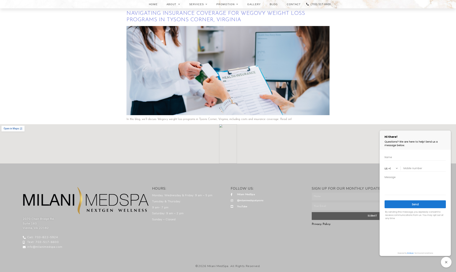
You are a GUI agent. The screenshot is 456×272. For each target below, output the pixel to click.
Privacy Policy (321, 224)
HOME (153, 4)
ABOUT (172, 4)
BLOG (274, 4)
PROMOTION (225, 4)
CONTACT (294, 4)
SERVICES (196, 4)
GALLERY (254, 4)
